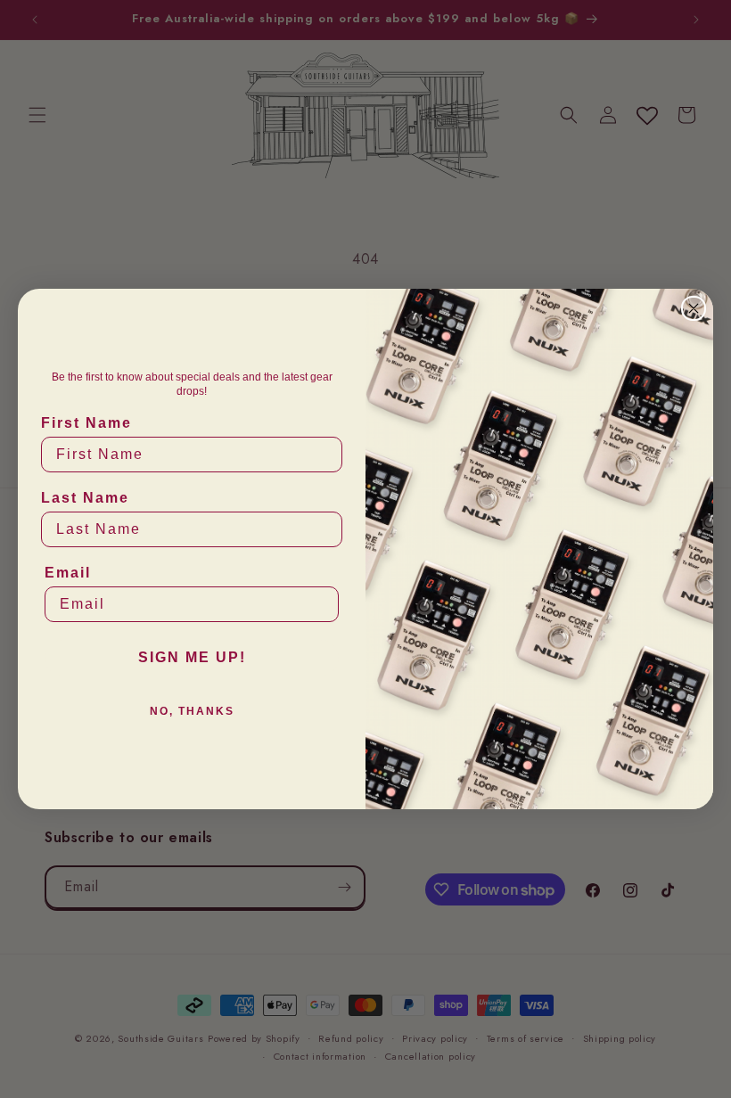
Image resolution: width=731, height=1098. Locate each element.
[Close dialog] (693, 308)
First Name (86, 422)
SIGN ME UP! (192, 657)
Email (68, 572)
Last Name (85, 497)
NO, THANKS (192, 711)
